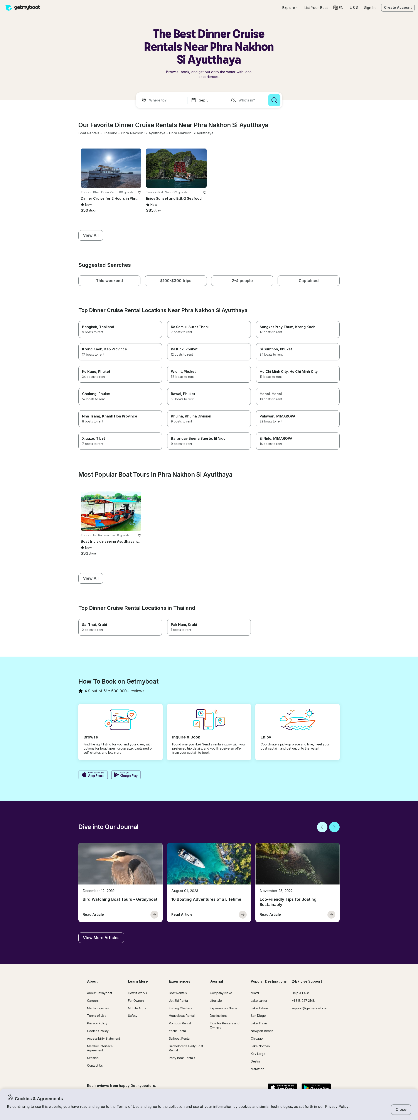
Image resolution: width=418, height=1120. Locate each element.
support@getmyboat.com (310, 1008)
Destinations (218, 1015)
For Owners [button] (136, 1000)
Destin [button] (255, 1061)
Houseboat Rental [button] (182, 1015)
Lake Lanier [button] (259, 1000)
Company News (221, 993)
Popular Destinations (269, 981)
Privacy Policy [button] (337, 1106)
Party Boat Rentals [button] (182, 1058)
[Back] (322, 827)
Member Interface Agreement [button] (100, 1048)
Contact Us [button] (95, 1065)
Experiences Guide (223, 1008)
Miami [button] (255, 993)
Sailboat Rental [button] (179, 1038)
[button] (316, 7)
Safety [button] (132, 1015)
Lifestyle (216, 1000)
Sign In (370, 7)
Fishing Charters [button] (180, 1008)
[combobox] (162, 100)
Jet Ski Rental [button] (179, 1000)
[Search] (274, 100)
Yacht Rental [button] (178, 1031)
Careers (93, 1000)
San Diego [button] (258, 1015)
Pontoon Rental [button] (180, 1023)
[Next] (334, 827)
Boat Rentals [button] (178, 993)
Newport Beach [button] (262, 1031)
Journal (216, 981)
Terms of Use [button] (128, 1106)
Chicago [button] (257, 1038)
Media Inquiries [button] (98, 1008)
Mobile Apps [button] (137, 1008)
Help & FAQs (301, 993)
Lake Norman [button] (260, 1046)
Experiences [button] (179, 981)
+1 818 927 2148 (303, 1000)
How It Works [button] (137, 993)
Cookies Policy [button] (98, 1031)
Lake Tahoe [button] (259, 1008)
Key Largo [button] (258, 1054)
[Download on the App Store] (93, 775)
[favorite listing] (139, 192)
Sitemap (93, 1058)
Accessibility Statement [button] (103, 1038)
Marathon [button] (257, 1069)
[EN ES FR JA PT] (338, 8)
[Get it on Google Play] (126, 775)
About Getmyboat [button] (99, 993)
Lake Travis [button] (259, 1023)
